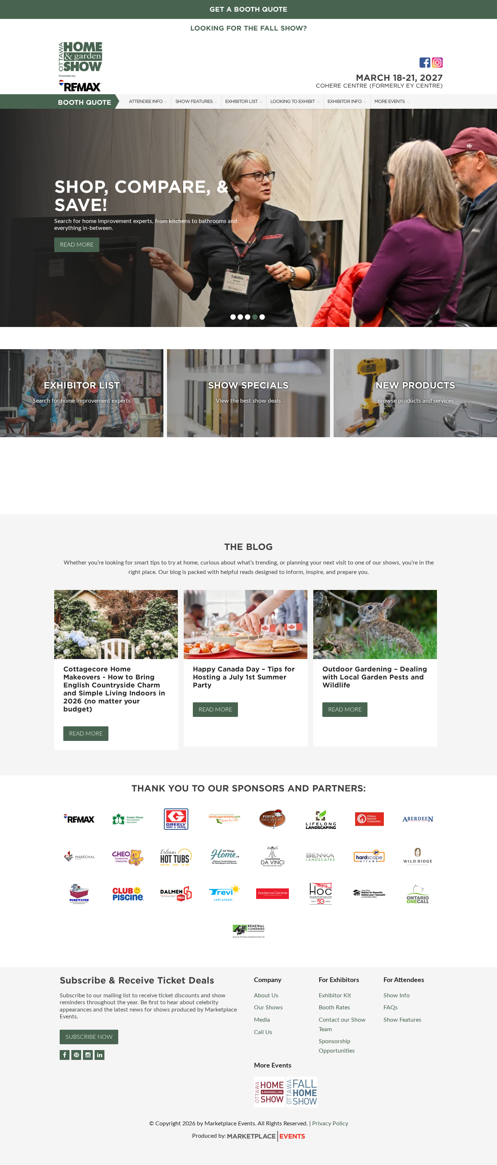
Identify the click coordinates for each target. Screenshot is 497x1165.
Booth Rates (334, 1007)
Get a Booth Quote (248, 9)
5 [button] (262, 317)
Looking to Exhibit (292, 101)
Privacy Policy (330, 1123)
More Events (389, 101)
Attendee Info (146, 101)
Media (262, 1020)
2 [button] (240, 317)
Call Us (263, 1032)
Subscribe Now (88, 1037)
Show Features (193, 101)
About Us (266, 995)
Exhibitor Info (344, 101)
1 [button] (233, 317)
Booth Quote (84, 102)
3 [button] (247, 317)
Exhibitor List (241, 101)
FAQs (390, 1007)
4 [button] (255, 317)
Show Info (396, 995)
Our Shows (268, 1007)
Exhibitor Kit (335, 995)
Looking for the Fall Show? (248, 28)
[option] (248, 218)
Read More (77, 245)
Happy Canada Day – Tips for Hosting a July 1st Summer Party (244, 677)
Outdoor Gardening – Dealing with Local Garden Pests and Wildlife (374, 677)
